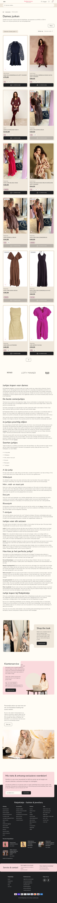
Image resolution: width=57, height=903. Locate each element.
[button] (4, 1)
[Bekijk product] (15, 53)
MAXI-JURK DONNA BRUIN (10, 252)
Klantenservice (10, 690)
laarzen (16, 439)
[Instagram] (44, 880)
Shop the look (41, 643)
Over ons (8, 724)
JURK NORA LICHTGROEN (10, 306)
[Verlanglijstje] (49, 1)
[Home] (3, 12)
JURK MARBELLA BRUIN (9, 199)
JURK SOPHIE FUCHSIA (36, 306)
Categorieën (7, 12)
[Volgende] (28, 359)
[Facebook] (48, 880)
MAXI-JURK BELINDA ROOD (10, 144)
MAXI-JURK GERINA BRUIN (37, 91)
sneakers (5, 431)
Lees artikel (12, 846)
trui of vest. (5, 542)
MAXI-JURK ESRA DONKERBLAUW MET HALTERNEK (40, 252)
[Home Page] (28, 2)
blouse (41, 506)
